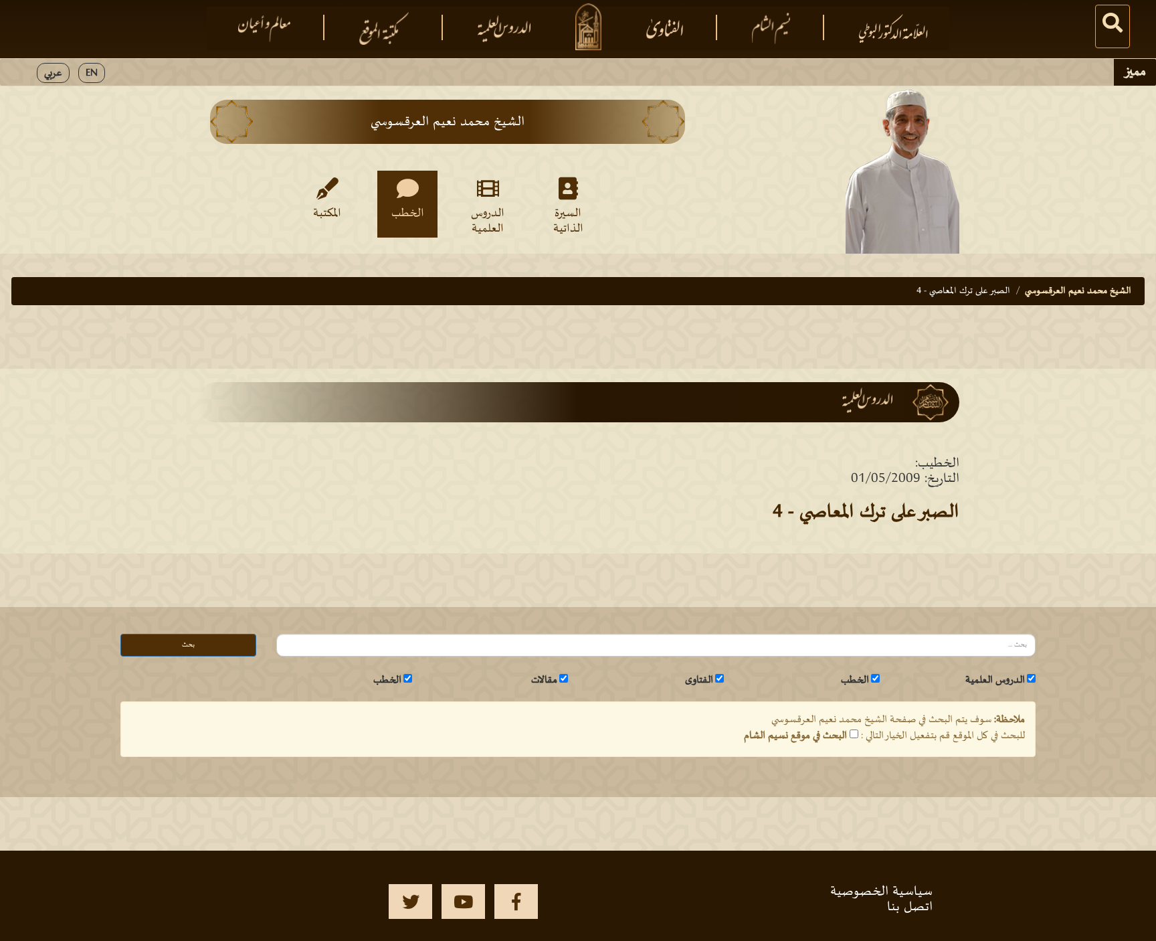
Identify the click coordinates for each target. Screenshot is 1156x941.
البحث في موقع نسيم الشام (795, 735)
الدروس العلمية (487, 220)
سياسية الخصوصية (881, 891)
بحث (188, 644)
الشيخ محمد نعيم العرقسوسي (1078, 290)
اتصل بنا (910, 907)
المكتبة (327, 213)
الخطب (407, 213)
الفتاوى (699, 680)
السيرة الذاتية (568, 220)
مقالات (544, 680)
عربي (53, 73)
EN (92, 73)
